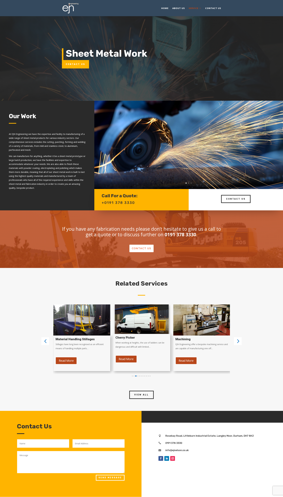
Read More (66, 361)
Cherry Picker (125, 337)
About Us (178, 8)
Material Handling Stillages (74, 339)
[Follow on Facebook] (160, 458)
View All (141, 395)
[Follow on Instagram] (172, 458)
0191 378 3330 (173, 443)
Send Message (110, 477)
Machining (182, 339)
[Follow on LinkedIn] (166, 458)
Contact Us (213, 8)
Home (164, 8)
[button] (45, 341)
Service (193, 8)
